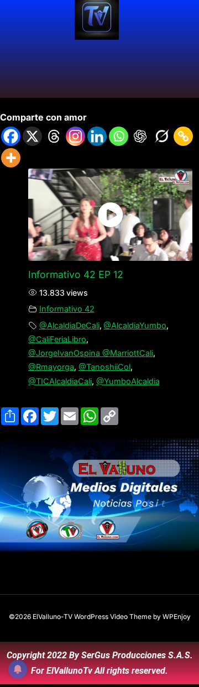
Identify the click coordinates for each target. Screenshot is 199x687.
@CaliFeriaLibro (57, 339)
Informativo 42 (67, 308)
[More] (10, 157)
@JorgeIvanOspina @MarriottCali (90, 353)
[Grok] (161, 136)
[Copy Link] (183, 136)
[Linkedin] (97, 136)
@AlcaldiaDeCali (69, 325)
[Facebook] (10, 136)
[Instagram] (75, 136)
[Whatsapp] (118, 136)
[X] (32, 136)
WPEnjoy (177, 616)
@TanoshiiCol (104, 366)
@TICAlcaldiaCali (60, 381)
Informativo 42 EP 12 (75, 274)
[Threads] (54, 136)
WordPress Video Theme (112, 616)
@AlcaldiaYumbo (134, 325)
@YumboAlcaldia (128, 381)
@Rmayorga (51, 366)
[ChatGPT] (140, 136)
